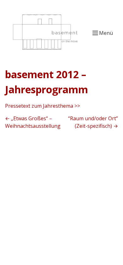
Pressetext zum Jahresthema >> (42, 105)
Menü (106, 33)
